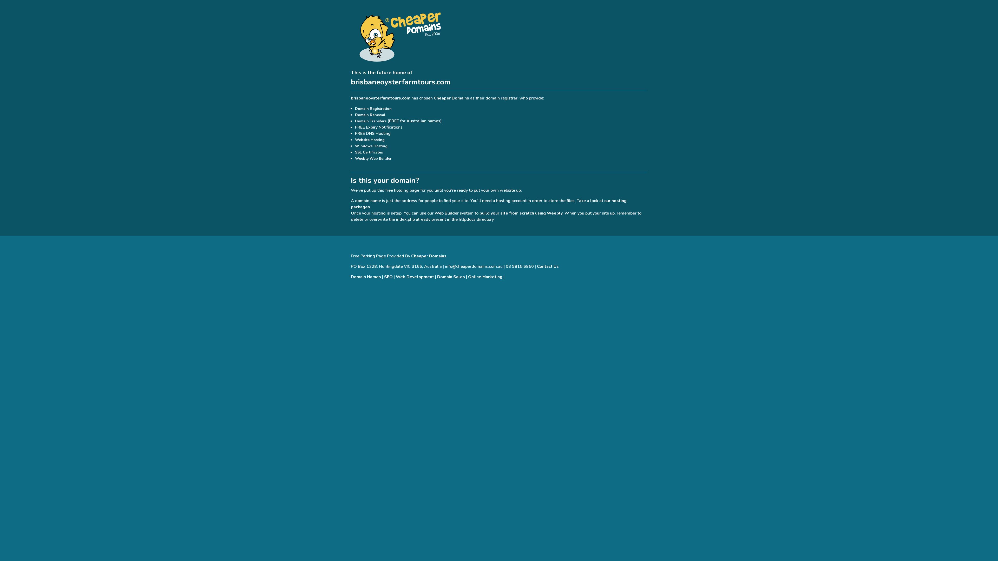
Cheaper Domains (451, 98)
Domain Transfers (370, 121)
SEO (388, 277)
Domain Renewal (370, 114)
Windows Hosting (371, 146)
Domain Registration (373, 108)
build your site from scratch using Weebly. (521, 213)
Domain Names (366, 277)
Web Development (415, 277)
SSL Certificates (369, 152)
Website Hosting (370, 139)
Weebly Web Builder (373, 158)
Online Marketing (485, 277)
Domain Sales (451, 277)
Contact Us (548, 266)
